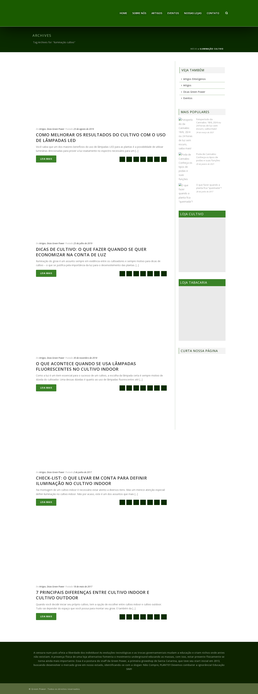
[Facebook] (129, 159)
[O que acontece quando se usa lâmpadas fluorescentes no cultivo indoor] (101, 320)
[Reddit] (150, 159)
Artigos (156, 13)
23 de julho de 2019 (83, 243)
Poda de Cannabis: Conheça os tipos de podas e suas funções (208, 157)
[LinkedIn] (164, 159)
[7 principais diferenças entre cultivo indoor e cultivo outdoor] (101, 549)
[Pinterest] (157, 159)
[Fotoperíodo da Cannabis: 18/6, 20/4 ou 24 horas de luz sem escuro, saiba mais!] (186, 134)
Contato (213, 13)
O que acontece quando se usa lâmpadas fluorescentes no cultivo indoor (86, 366)
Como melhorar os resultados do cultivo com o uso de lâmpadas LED (101, 137)
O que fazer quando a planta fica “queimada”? (209, 186)
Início (193, 49)
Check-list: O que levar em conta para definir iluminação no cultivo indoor (91, 480)
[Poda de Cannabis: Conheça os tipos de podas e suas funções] (186, 166)
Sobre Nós (139, 13)
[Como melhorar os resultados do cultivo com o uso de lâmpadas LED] (101, 92)
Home (123, 13)
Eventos (173, 13)
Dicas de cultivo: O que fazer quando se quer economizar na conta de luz (91, 252)
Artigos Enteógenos (194, 79)
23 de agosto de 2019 (84, 129)
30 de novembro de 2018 (85, 357)
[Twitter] (136, 159)
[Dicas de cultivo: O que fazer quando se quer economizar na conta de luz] (101, 206)
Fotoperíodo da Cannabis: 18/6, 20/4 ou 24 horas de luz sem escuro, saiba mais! (208, 124)
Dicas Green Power (55, 129)
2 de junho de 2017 (83, 472)
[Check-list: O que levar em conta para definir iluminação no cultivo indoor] (101, 435)
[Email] (122, 159)
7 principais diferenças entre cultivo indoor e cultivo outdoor (92, 595)
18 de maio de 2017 (83, 586)
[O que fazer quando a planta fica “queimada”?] (186, 193)
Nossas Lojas (192, 13)
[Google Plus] (143, 159)
